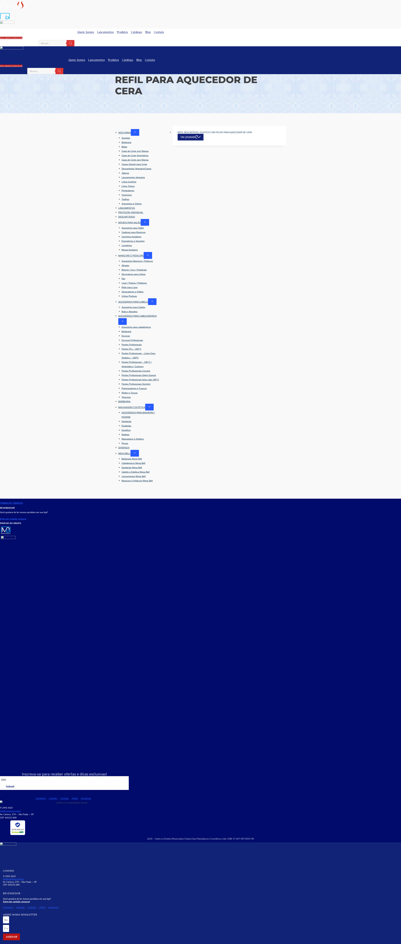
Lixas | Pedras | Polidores (134, 283)
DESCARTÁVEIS (126, 217)
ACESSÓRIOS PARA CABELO (133, 302)
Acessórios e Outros (132, 203)
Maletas (125, 434)
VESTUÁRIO (124, 132)
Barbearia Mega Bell (132, 459)
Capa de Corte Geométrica (135, 155)
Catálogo (136, 32)
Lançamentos (105, 32)
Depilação (126, 421)
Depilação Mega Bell (132, 467)
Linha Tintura (128, 186)
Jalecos (125, 173)
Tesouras (126, 397)
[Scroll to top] (394, 933)
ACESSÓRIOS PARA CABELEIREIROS (137, 316)
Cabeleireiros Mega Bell (133, 463)
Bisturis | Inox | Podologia (134, 270)
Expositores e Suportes (133, 241)
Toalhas (125, 199)
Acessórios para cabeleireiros (136, 327)
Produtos (122, 32)
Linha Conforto (129, 182)
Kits (123, 278)
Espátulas (126, 426)
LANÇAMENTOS (126, 208)
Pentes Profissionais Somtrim (136, 384)
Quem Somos (85, 32)
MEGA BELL (124, 453)
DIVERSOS (123, 447)
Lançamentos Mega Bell (134, 476)
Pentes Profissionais (132, 344)
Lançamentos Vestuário (133, 177)
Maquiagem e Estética (133, 439)
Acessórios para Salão (133, 228)
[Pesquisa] (70, 43)
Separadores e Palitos (132, 291)
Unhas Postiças (129, 296)
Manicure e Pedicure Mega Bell (137, 480)
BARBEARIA (124, 401)
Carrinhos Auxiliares (131, 236)
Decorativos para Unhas (134, 274)
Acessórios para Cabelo (133, 307)
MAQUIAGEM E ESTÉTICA (131, 407)
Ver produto (187, 137)
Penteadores (128, 190)
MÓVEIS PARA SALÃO (129, 222)
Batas (124, 146)
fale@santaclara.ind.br (10, 810)
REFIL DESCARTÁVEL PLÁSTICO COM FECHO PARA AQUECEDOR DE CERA (215, 132)
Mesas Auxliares (130, 250)
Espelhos (126, 430)
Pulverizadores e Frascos (134, 388)
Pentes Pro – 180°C (131, 349)
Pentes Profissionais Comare (136, 371)
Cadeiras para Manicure (134, 232)
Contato (159, 32)
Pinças (125, 443)
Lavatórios (127, 245)
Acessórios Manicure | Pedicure (137, 261)
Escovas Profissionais (132, 340)
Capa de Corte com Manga (135, 151)
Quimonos (127, 195)
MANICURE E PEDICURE (131, 255)
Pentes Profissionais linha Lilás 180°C (140, 379)
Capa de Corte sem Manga (135, 160)
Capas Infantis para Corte (134, 164)
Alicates (125, 265)
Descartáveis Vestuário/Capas (136, 168)
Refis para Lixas (130, 287)
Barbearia (126, 142)
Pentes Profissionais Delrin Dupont (139, 375)
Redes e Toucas (130, 393)
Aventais (126, 138)
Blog (148, 32)
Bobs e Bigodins (130, 311)
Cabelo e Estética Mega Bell (135, 472)
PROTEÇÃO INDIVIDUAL (130, 212)
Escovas (126, 336)
